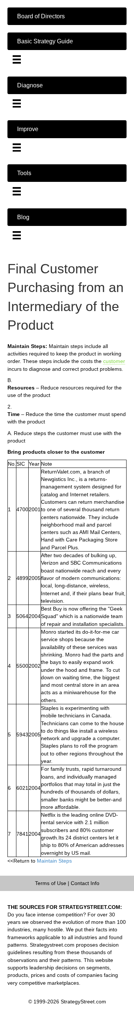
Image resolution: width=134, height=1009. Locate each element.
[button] (67, 16)
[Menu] (16, 59)
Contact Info (85, 883)
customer (114, 361)
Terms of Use (50, 883)
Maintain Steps (54, 861)
